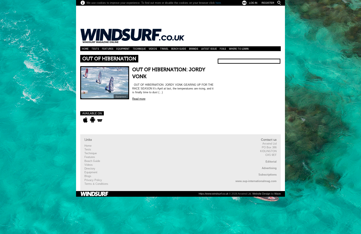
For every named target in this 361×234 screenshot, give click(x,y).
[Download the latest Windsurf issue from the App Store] (85, 119)
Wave (277, 193)
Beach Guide (178, 48)
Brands (193, 48)
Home (85, 48)
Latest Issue (209, 48)
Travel (164, 48)
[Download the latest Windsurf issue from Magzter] (99, 119)
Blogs (87, 176)
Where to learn (239, 48)
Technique (139, 48)
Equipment (123, 48)
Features (107, 48)
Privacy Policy (93, 180)
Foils (223, 48)
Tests (95, 48)
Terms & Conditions (96, 183)
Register (268, 2)
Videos (153, 48)
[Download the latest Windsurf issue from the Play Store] (92, 119)
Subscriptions (267, 174)
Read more (138, 98)
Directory (89, 168)
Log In (253, 2)
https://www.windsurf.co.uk (213, 193)
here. (219, 2)
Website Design (261, 193)
